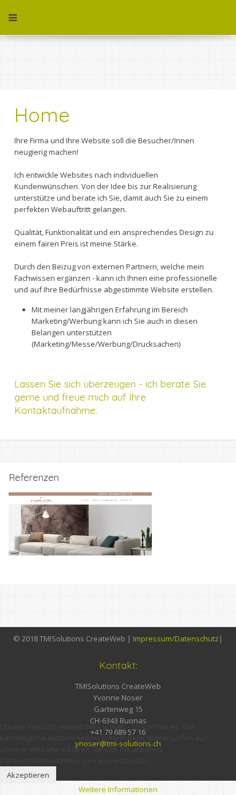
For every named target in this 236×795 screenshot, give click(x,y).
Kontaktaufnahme (55, 410)
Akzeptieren (28, 775)
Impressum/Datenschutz (176, 638)
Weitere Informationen (118, 789)
